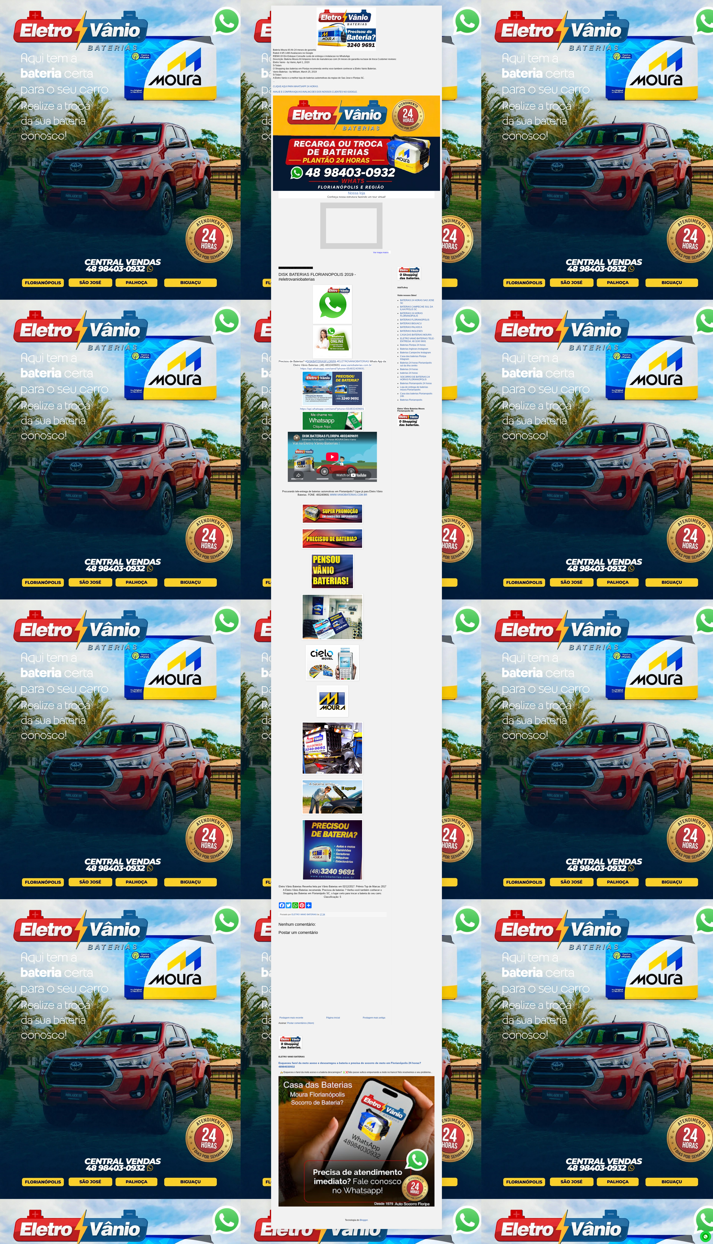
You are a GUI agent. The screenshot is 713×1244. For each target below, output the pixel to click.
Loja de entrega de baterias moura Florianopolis (414, 388)
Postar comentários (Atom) (300, 1023)
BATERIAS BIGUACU (411, 323)
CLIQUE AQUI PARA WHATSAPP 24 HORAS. (295, 86)
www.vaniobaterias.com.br (356, 365)
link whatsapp (705, 1236)
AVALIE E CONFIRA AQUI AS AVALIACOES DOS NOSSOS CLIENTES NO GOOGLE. (315, 92)
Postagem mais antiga (374, 1017)
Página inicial (333, 1017)
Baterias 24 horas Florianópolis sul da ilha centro (416, 364)
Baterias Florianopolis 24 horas (416, 383)
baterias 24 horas (409, 373)
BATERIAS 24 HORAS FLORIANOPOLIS (411, 314)
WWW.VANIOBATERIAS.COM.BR (348, 494)
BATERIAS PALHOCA (411, 327)
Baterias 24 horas (409, 369)
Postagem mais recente (291, 1017)
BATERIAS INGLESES (411, 331)
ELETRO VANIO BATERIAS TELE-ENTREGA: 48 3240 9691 (417, 339)
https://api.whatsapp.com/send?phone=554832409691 (332, 368)
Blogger (364, 1220)
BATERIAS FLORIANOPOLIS (414, 319)
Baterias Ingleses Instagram (414, 349)
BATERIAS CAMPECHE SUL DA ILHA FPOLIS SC (416, 308)
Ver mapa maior (380, 252)
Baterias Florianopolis (411, 400)
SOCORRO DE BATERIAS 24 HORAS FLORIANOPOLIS (415, 378)
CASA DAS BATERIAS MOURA (416, 334)
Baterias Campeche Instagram (415, 352)
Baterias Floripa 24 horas (413, 345)
